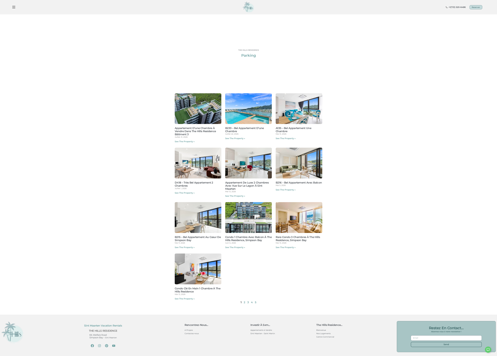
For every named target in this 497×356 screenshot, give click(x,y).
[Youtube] (114, 345)
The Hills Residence (103, 330)
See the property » (185, 141)
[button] (14, 7)
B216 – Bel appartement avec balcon (299, 182)
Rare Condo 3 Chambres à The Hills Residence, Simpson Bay (298, 239)
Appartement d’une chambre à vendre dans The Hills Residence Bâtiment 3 (195, 131)
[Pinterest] (106, 345)
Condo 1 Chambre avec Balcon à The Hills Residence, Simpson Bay (248, 239)
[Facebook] (92, 345)
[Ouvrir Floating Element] (488, 350)
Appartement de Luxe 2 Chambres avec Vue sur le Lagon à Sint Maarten (247, 185)
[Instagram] (99, 345)
